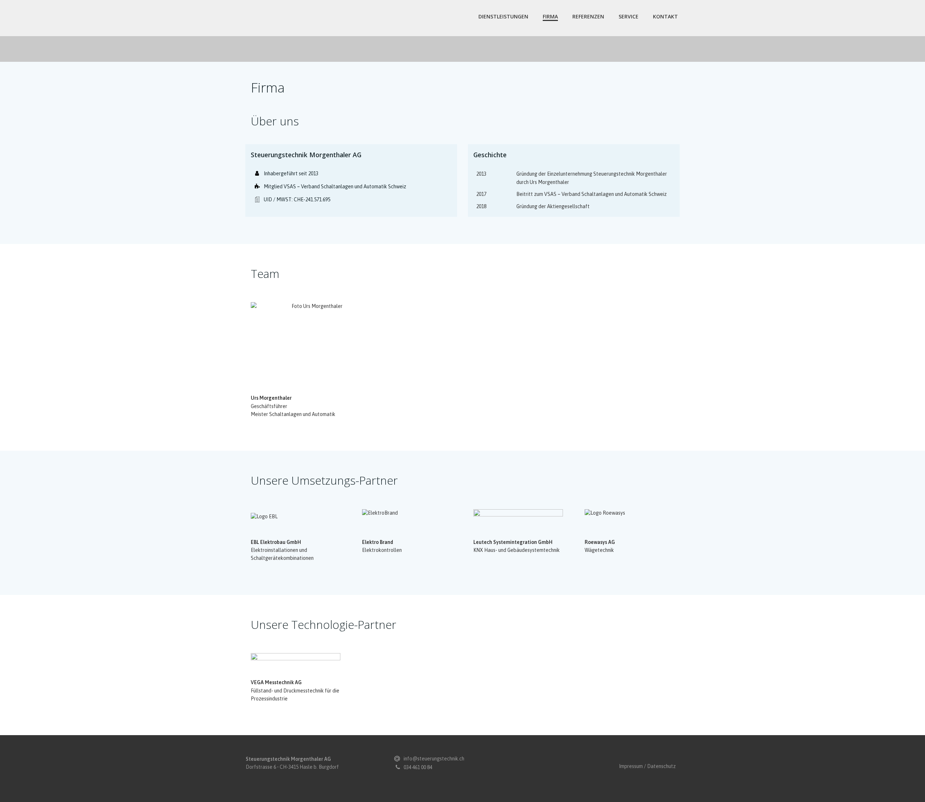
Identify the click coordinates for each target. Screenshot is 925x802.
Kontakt (665, 16)
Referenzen (588, 16)
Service (628, 16)
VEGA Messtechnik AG (276, 682)
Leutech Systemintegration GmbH (512, 542)
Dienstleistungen (503, 16)
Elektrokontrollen (382, 550)
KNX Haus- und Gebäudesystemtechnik (516, 550)
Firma (550, 16)
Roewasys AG (600, 542)
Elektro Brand (377, 542)
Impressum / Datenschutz (647, 766)
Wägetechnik (599, 550)
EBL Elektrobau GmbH (276, 542)
